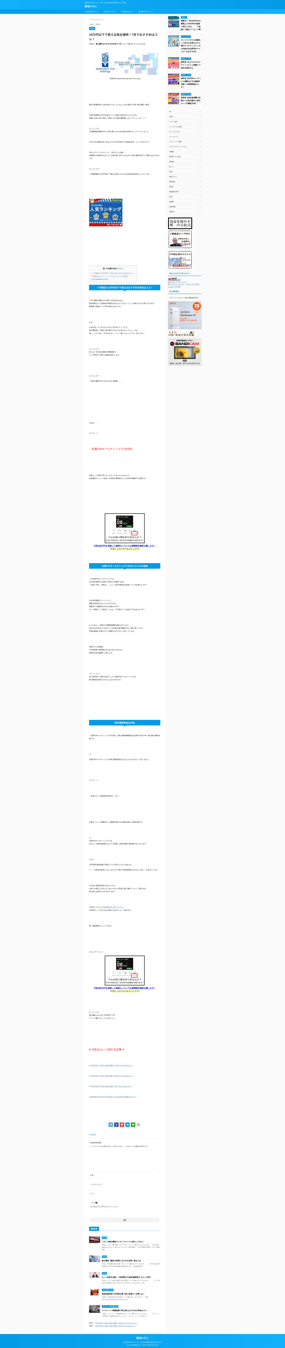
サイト (92, 1193)
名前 (92, 1175)
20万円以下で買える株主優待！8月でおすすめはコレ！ (111, 1086)
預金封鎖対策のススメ (92, 11)
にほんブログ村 (174, 287)
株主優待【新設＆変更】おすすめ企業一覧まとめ (121, 1260)
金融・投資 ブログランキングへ (177, 282)
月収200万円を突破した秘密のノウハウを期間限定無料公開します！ (125, 546)
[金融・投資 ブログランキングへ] (174, 280)
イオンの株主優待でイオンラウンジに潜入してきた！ (123, 1241)
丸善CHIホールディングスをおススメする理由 (109, 276)
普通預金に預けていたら (114, 907)
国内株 (93, 1134)
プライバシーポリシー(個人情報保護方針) (183, 298)
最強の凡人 (91, 6)
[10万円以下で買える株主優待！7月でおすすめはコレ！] (127, 1124)
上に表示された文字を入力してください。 (105, 1206)
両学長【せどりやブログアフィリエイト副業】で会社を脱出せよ (191, 65)
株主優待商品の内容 (99, 279)
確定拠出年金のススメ (146, 11)
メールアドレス (96, 1184)
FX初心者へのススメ (110, 11)
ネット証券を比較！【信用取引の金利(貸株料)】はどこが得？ (127, 1277)
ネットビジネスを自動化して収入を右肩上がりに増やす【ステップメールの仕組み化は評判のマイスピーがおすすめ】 (191, 46)
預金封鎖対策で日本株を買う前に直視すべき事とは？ (123, 1294)
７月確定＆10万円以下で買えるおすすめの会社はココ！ (112, 273)
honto (111, 609)
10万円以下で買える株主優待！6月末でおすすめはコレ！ (112, 1076)
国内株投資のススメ (127, 11)
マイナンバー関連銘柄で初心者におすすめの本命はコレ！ (125, 1310)
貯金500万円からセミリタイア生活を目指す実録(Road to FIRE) (142, 1342)
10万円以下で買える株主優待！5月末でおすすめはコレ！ (112, 1065)
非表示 (120, 268)
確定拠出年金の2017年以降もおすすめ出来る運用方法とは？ (114, 1097)
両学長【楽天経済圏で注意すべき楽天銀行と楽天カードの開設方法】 (191, 100)
